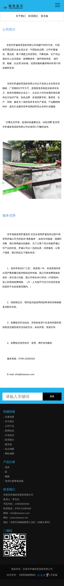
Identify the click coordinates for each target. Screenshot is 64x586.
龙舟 (7, 467)
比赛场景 (9, 417)
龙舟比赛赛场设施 (14, 481)
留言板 (44, 16)
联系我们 (33, 16)
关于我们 (21, 16)
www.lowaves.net (19, 517)
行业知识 (9, 435)
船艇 (7, 476)
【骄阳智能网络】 (27, 575)
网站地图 (9, 453)
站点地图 (9, 449)
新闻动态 (9, 430)
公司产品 (9, 426)
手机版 (54, 575)
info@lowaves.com (20, 513)
